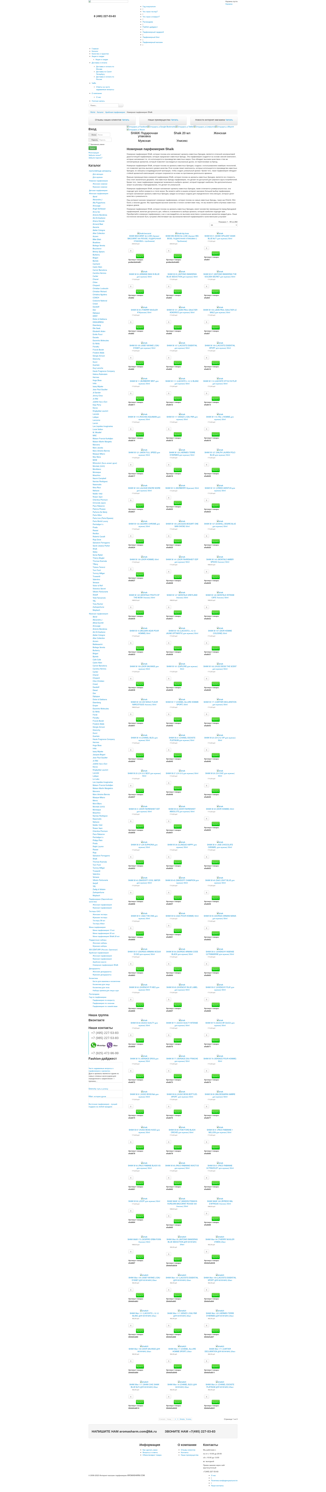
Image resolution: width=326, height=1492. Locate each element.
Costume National (100, 300)
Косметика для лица (101, 984)
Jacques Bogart (99, 754)
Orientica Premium (100, 499)
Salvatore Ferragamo (101, 542)
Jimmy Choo (98, 395)
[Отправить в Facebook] (137, 126)
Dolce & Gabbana (100, 319)
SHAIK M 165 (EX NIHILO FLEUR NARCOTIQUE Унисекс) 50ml (144, 703)
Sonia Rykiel (98, 555)
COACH (96, 297)
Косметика (93, 978)
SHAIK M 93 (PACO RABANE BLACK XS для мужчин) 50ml (144, 1166)
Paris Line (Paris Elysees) (103, 518)
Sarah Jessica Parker (101, 545)
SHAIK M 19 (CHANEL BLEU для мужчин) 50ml (144, 738)
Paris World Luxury (100, 521)
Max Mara (97, 457)
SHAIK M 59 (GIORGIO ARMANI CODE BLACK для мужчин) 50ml (182, 952)
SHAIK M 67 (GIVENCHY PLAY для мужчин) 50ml (220, 988)
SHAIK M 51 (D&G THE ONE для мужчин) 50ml (144, 917)
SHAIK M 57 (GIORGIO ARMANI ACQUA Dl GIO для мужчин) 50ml (144, 952)
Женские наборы (100, 943)
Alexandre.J (97, 199)
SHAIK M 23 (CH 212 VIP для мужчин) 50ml (220, 738)
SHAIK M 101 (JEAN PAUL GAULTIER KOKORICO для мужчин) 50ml (182, 311)
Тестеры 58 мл (99, 920)
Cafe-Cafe (97, 659)
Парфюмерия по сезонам (103, 1003)
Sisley (95, 552)
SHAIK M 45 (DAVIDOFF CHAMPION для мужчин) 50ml (182, 881)
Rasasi (95, 530)
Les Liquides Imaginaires (103, 426)
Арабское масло (99, 962)
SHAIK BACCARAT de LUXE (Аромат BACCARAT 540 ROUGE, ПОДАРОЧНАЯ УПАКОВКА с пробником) (144, 238)
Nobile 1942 (97, 493)
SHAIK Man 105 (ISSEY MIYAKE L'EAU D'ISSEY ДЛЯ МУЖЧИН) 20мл (144, 1278)
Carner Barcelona (100, 270)
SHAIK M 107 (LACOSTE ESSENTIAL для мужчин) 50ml (182, 346)
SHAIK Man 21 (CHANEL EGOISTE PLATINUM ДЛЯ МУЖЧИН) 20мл (220, 1385)
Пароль (94, 139)
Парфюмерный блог (151, 37)
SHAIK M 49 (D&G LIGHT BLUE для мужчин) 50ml (220, 881)
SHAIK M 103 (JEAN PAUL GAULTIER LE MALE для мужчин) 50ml (220, 311)
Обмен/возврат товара (152, 1455)
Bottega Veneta (99, 245)
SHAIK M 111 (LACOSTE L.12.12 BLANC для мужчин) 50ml (182, 382)
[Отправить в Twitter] (185, 126)
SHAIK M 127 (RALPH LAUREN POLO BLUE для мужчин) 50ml (220, 453)
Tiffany (95, 564)
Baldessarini (98, 644)
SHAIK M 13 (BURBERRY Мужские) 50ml (182, 488)
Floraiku (96, 346)
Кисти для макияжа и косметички (106, 981)
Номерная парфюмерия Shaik (105, 965)
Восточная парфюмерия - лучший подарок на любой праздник (103, 1105)
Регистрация (94, 152)
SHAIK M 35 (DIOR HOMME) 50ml (220, 809)
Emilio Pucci (97, 334)
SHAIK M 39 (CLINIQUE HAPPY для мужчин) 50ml (182, 845)
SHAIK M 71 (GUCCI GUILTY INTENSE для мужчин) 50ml (182, 1024)
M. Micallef (97, 432)
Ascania (96, 227)
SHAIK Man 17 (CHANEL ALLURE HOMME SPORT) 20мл (182, 1350)
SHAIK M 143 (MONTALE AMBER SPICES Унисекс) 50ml (220, 560)
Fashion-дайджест (150, 27)
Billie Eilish (97, 239)
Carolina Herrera (99, 273)
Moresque (97, 472)
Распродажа (148, 21)
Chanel (95, 279)
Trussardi (96, 576)
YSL (94, 601)
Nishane (96, 490)
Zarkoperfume (98, 607)
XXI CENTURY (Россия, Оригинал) (103, 949)
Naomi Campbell (99, 478)
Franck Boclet (98, 349)
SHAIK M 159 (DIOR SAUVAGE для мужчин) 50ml (144, 667)
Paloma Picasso (99, 509)
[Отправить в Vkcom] (136, 129)
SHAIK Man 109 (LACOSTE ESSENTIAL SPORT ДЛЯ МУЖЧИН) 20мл (220, 1278)
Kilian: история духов (97, 1096)
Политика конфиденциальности (224, 1480)
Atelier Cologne (99, 230)
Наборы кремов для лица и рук (106, 990)
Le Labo (96, 779)
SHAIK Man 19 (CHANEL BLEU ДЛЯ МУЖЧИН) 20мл (182, 1385)
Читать (125, 119)
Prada (95, 527)
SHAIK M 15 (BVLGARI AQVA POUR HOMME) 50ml (144, 632)
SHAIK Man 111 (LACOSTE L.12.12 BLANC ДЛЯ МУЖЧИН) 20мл (144, 1314)
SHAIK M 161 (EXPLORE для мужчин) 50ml (182, 667)
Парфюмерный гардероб (153, 32)
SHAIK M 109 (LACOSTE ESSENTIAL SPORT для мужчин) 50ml (220, 346)
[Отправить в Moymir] (224, 126)
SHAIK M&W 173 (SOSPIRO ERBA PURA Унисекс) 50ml (144, 1240)
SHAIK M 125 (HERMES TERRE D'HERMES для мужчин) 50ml (182, 453)
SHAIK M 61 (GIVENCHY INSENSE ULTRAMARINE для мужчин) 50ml (220, 952)
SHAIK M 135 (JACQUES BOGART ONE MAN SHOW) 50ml (182, 525)
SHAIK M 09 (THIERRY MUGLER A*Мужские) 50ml (144, 311)
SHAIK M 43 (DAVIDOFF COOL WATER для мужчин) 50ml (144, 881)
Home (92, 112)
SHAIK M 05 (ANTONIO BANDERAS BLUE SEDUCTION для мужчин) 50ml (182, 275)
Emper (95, 705)
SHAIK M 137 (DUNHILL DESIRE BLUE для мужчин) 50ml (220, 525)
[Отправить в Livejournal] (204, 126)
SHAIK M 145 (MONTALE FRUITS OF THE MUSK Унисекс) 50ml (144, 596)
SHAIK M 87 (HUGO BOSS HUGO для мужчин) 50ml (144, 1131)
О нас (213, 1475)
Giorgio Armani (99, 355)
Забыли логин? (95, 155)
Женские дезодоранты (102, 971)
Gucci (95, 362)
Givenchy (96, 359)
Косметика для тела (101, 987)
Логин (93, 134)
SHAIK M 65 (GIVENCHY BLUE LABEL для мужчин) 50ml (182, 988)
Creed (95, 303)
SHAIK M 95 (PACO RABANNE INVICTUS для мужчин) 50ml (182, 1166)
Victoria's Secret (99, 588)
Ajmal (95, 196)
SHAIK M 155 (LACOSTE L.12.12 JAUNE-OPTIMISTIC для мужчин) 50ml (182, 632)
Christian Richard (100, 291)
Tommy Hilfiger (99, 573)
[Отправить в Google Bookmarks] (161, 126)
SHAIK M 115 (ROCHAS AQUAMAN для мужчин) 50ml (144, 418)
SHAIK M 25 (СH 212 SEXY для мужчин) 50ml (144, 774)
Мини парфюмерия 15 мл (103, 930)
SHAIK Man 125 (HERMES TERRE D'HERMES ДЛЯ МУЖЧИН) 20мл (220, 1314)
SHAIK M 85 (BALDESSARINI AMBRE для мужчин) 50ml (220, 1095)
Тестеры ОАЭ (94, 911)
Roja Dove (97, 539)
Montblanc (97, 469)
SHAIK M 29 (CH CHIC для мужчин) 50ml (220, 774)
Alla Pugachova (99, 202)
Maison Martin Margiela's (103, 788)
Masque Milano (99, 453)
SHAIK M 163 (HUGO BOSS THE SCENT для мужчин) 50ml (220, 667)
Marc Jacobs (98, 447)
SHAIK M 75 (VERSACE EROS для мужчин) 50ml (144, 1059)
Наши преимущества (189, 1455)
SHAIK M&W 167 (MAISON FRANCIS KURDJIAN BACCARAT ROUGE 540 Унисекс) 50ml (182, 1203)
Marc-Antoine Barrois (101, 450)
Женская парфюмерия (98, 193)
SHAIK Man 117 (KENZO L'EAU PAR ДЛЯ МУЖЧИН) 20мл (182, 1314)
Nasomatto (97, 484)
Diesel (95, 690)
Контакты (184, 1452)
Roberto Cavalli (99, 536)
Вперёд (182, 1419)
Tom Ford (97, 570)
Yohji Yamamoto (99, 597)
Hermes (96, 377)
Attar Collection (99, 233)
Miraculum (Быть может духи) (105, 463)
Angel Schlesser (99, 208)
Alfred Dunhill (98, 622)
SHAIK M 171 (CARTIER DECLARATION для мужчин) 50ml (220, 703)
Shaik (95, 548)
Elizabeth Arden (99, 331)
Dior (94, 310)
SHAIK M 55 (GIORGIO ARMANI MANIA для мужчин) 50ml (220, 917)
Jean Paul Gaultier (100, 389)
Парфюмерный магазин (153, 42)
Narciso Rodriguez (100, 481)
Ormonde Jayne (99, 503)
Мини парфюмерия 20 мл (103, 933)
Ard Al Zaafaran (99, 218)
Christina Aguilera (100, 294)
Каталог (100, 112)
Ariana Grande (99, 221)
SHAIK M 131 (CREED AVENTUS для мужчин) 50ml (220, 489)
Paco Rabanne (99, 506)
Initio (95, 383)
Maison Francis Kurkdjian (103, 438)
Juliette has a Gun (100, 401)
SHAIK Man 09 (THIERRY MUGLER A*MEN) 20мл (220, 1240)
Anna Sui (96, 211)
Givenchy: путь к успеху (98, 1088)
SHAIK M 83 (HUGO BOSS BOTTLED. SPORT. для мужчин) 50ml (182, 1095)
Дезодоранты (94, 968)
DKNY (95, 316)
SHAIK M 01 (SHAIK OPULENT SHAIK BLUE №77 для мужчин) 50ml (220, 237)
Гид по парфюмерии (97, 997)
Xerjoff (95, 594)
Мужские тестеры (100, 917)
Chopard (96, 285)
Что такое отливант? (151, 16)
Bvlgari (95, 257)
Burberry (96, 254)
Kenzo (95, 408)
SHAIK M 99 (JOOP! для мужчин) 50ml (144, 1201)
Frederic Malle (98, 352)
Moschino (96, 475)
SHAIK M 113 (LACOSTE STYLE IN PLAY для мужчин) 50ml (220, 382)
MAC (95, 435)
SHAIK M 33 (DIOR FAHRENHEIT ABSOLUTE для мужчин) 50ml (182, 810)
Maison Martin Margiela (102, 441)
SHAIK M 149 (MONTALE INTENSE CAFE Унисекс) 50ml (220, 596)
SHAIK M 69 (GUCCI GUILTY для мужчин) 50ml (144, 1024)
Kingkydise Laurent (100, 411)
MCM (95, 460)
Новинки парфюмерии (98, 180)
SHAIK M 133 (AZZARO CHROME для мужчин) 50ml (144, 525)
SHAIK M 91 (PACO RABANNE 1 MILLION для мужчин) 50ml (220, 1131)
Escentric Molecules (101, 340)
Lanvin (95, 423)
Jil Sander (97, 392)
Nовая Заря (98, 496)
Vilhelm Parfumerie (100, 591)
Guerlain (96, 365)
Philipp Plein (98, 840)
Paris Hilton (97, 515)
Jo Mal (95, 398)
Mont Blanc (97, 803)
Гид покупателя (149, 6)
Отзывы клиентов (188, 1449)
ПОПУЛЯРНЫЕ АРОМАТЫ (100, 171)
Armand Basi (98, 224)
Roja (94, 852)
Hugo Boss (97, 380)
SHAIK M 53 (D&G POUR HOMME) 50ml (182, 916)
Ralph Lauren (98, 846)
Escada (96, 337)
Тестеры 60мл (99, 923)
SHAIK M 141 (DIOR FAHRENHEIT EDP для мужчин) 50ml (182, 560)
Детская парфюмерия (98, 190)
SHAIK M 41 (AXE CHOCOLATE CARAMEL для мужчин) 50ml (220, 845)
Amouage (96, 205)
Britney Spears (99, 251)
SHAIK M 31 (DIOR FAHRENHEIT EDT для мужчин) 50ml (144, 810)
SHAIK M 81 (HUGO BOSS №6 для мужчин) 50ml (144, 1095)
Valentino (96, 579)
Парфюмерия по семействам (105, 1006)
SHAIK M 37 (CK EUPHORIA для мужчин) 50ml (144, 845)
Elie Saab (96, 328)
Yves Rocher (98, 604)
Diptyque (96, 313)
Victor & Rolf (98, 585)
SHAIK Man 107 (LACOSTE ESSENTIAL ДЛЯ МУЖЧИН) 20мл (182, 1278)
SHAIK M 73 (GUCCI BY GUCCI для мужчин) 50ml (220, 1024)
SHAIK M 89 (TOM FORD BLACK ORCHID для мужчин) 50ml (182, 1131)
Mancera (96, 444)
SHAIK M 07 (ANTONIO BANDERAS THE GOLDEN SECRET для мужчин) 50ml (219, 275)
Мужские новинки (100, 186)
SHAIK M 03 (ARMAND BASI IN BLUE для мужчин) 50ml (144, 275)
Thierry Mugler (99, 558)
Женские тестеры (100, 914)
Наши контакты (217, 1485)
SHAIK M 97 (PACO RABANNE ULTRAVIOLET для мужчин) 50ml (220, 1166)
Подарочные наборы (97, 940)
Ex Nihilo (96, 343)
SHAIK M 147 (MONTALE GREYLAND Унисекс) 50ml (182, 596)
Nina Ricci (97, 487)
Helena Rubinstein (100, 374)
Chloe (95, 282)
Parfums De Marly (100, 512)
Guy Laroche (98, 368)
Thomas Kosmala (100, 561)
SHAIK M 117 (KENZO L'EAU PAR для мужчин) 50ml (182, 418)
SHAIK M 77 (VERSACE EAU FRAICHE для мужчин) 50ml (182, 1059)
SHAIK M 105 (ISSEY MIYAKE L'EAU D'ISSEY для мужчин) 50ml (144, 346)
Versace (96, 582)
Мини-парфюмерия (97, 927)
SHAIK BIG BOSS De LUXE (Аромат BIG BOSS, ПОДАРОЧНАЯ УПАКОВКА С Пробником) (182, 238)
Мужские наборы (100, 946)
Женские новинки (100, 183)
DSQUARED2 (98, 322)
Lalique (96, 417)
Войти (92, 148)
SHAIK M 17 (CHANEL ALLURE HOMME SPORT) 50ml (182, 703)
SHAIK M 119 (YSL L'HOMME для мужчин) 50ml (220, 418)
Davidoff (96, 306)
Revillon (96, 533)
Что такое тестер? (150, 11)
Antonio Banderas (100, 215)
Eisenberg (97, 325)
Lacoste (96, 414)
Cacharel (96, 264)
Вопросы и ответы (150, 1452)
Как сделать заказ (150, 1449)
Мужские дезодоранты (102, 974)
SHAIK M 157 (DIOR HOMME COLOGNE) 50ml (220, 632)
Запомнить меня (97, 144)
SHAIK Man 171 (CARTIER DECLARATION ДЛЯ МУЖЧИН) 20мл (220, 1350)
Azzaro (95, 236)
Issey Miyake (98, 386)
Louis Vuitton (98, 429)
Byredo (95, 260)
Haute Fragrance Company (104, 371)
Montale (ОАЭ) (99, 466)
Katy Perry (97, 404)
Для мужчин (98, 177)
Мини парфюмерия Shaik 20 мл (106, 936)
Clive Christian (98, 681)
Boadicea (96, 242)
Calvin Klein (97, 267)
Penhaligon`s (98, 524)
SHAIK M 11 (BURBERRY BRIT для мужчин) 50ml (144, 382)
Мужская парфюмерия (98, 613)
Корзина (229, 4)
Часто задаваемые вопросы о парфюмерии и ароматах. (101, 1069)
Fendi (95, 714)
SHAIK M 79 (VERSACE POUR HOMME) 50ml (219, 1059)
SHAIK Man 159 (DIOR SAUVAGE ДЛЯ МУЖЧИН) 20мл (144, 1350)
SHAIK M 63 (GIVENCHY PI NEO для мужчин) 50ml (144, 988)
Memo (95, 800)
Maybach (96, 610)
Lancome (96, 420)
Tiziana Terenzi (99, 567)
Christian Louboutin (100, 288)
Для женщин (98, 174)
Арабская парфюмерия (115, 112)
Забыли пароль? (95, 157)
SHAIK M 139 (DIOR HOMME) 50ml (144, 559)
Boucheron (97, 248)
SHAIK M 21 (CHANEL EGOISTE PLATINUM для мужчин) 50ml (182, 738)
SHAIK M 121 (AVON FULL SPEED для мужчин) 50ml (144, 453)
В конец (188, 1419)
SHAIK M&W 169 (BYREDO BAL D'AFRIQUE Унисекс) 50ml (220, 1202)
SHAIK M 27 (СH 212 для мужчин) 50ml (182, 773)
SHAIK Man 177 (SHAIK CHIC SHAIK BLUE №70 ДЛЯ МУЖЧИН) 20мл (144, 1385)
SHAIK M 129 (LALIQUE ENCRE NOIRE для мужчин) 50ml (144, 489)
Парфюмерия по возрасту (104, 1000)
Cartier (95, 276)
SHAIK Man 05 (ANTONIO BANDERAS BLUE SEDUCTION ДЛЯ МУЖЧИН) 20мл (182, 1242)
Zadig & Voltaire (99, 889)
